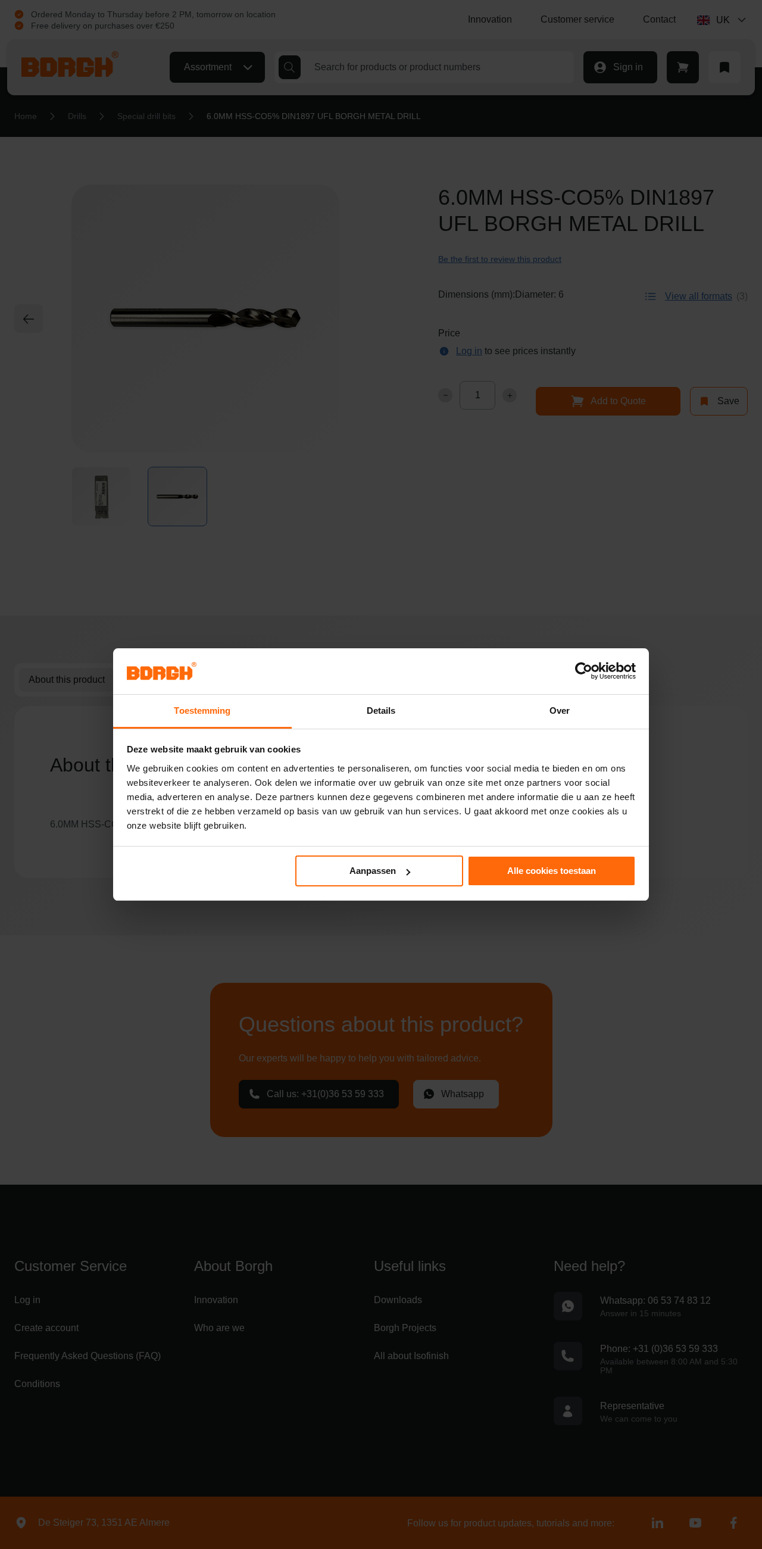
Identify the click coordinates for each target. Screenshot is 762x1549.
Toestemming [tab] (202, 710)
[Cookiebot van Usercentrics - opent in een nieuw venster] (584, 671)
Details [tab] (381, 710)
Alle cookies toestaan (551, 871)
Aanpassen (372, 871)
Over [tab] (559, 710)
